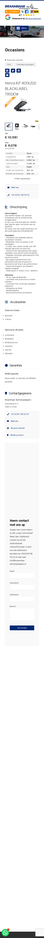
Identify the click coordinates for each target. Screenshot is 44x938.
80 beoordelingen (33, 18)
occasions (14, 11)
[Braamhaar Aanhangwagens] (22, 7)
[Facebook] (26, 11)
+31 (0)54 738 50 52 (20, 195)
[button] (37, 99)
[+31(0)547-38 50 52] (22, 11)
